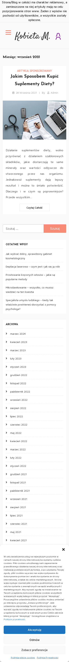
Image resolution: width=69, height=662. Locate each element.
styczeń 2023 (18, 366)
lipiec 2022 (16, 416)
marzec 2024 (18, 333)
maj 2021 (15, 531)
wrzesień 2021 (18, 498)
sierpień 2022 (18, 408)
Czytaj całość (34, 207)
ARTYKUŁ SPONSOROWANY (34, 70)
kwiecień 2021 (18, 540)
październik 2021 (20, 490)
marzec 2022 (18, 449)
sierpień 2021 (18, 507)
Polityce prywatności (14, 619)
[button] (63, 549)
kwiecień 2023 (18, 341)
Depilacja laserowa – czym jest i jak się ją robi (33, 266)
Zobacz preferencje (34, 650)
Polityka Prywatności (47, 657)
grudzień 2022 (18, 375)
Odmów (34, 640)
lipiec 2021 (16, 515)
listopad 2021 (18, 482)
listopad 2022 (18, 383)
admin (54, 92)
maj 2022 (15, 432)
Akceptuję (34, 630)
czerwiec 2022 (18, 424)
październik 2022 (20, 391)
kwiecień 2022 (18, 441)
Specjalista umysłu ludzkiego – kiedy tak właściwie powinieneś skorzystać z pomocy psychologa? (31, 304)
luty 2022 (15, 457)
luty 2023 (15, 358)
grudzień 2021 (18, 474)
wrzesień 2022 (18, 399)
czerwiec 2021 (18, 523)
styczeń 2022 (18, 465)
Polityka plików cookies (23, 657)
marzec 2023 (18, 350)
